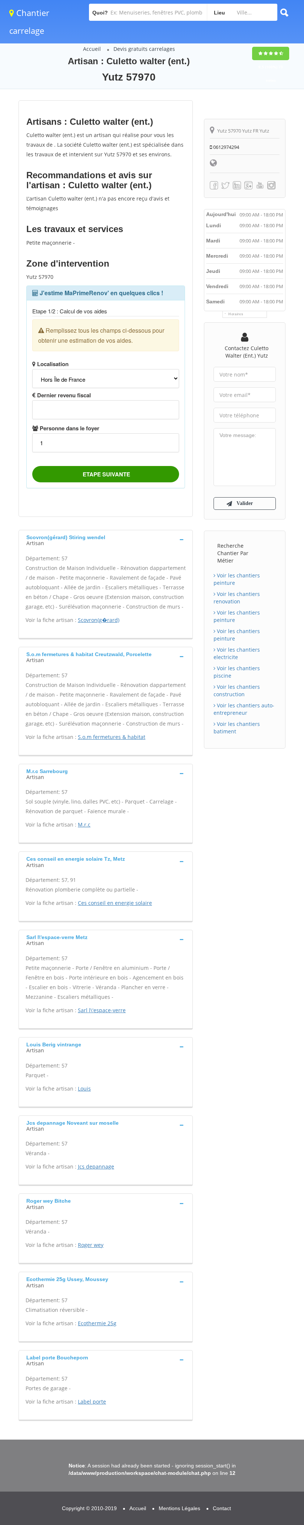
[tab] (106, 539)
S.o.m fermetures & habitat (111, 736)
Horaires (236, 314)
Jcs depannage (96, 1166)
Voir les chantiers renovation (237, 597)
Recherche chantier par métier (232, 553)
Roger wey (90, 1244)
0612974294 (225, 147)
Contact (222, 1508)
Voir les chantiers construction (237, 690)
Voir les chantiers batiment (237, 727)
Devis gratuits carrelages (144, 48)
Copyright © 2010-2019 (89, 1508)
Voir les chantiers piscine (237, 672)
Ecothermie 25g (97, 1323)
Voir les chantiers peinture (237, 579)
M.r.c (84, 824)
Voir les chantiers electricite (237, 653)
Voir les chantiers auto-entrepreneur (244, 709)
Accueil (92, 48)
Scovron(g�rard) (98, 619)
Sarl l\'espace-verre (102, 1010)
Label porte (92, 1401)
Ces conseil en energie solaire (115, 902)
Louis (84, 1088)
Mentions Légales (179, 1508)
